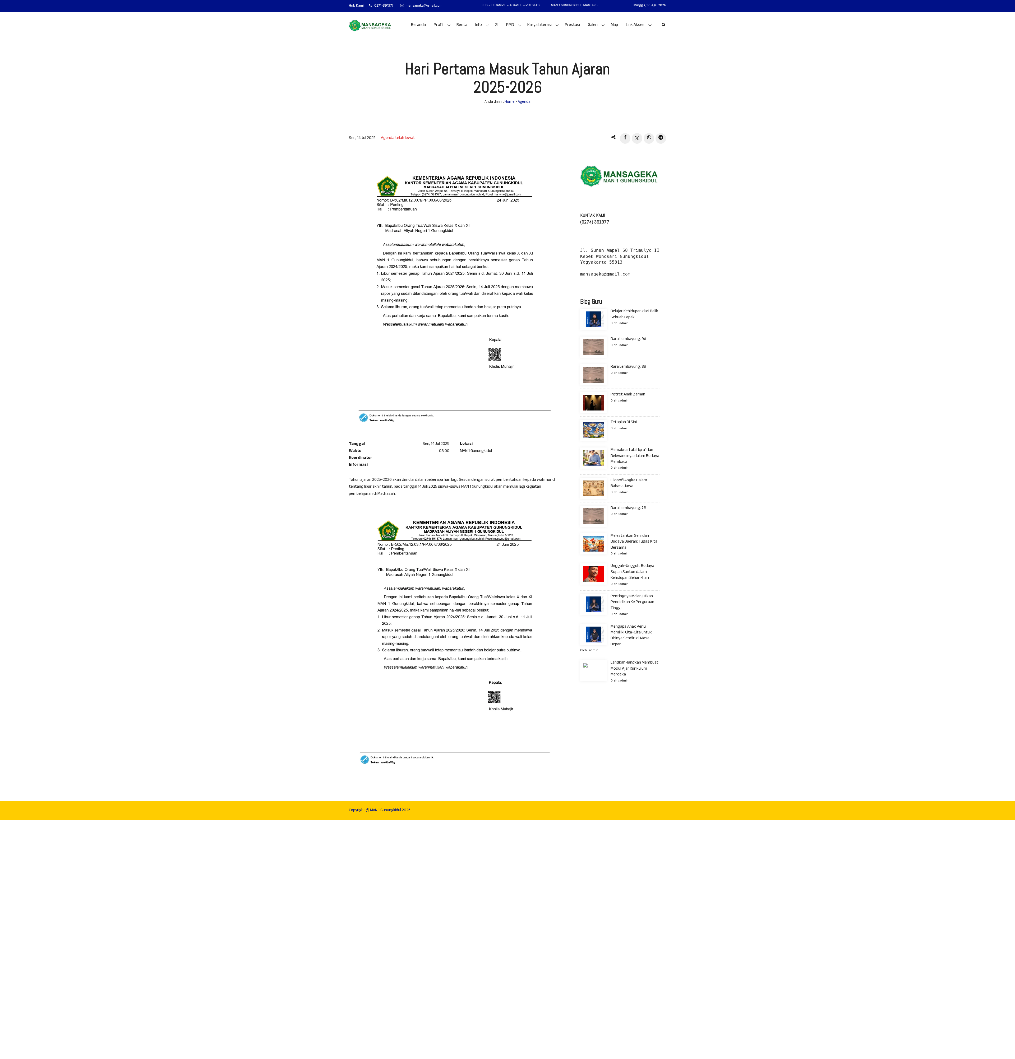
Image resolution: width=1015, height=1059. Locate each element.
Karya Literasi (539, 25)
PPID (510, 25)
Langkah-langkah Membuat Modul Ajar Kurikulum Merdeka (634, 668)
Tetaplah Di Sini (624, 422)
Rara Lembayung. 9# (628, 339)
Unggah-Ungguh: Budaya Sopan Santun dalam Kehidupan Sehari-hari (632, 572)
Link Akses (635, 25)
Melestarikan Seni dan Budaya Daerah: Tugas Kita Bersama (634, 542)
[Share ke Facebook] (625, 138)
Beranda (418, 25)
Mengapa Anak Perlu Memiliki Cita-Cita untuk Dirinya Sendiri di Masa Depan (631, 635)
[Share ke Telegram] (661, 138)
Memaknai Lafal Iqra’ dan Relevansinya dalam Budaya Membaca (635, 456)
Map (614, 25)
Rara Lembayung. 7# (628, 508)
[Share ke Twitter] (637, 138)
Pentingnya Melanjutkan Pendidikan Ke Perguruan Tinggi (632, 602)
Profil (438, 25)
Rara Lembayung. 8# (628, 367)
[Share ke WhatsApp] (649, 138)
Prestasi (572, 25)
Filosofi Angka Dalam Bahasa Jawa (629, 483)
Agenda (524, 102)
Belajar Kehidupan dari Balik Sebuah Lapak (634, 314)
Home (510, 102)
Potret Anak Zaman (628, 394)
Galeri (593, 25)
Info (478, 25)
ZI (496, 25)
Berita (461, 25)
